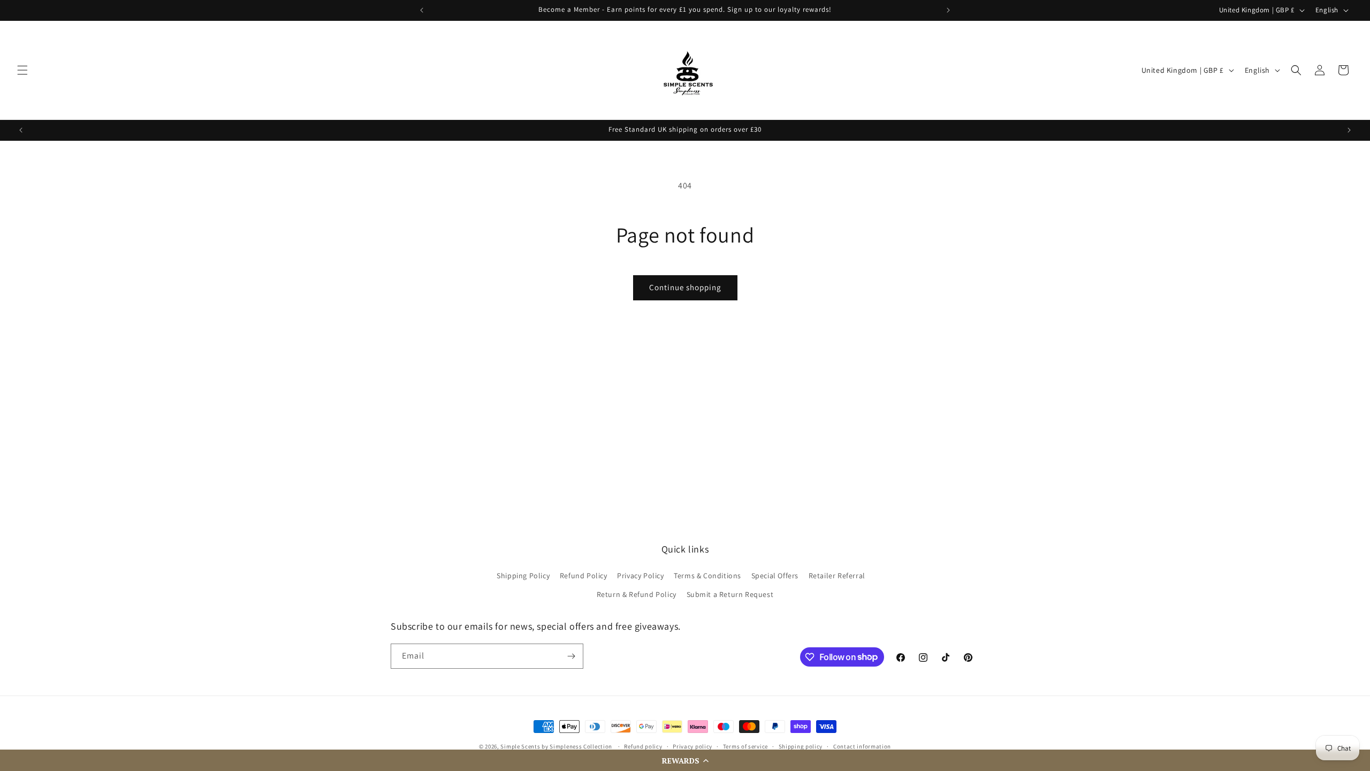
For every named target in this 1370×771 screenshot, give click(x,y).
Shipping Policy (523, 575)
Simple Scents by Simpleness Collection (556, 746)
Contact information (862, 746)
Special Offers (774, 575)
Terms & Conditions (707, 575)
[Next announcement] (948, 10)
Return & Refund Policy (636, 594)
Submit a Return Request (730, 594)
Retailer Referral (837, 575)
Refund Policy (583, 575)
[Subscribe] (571, 656)
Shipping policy (801, 746)
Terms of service (745, 746)
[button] (685, 760)
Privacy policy (692, 746)
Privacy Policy (640, 575)
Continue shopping (685, 287)
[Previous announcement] (421, 10)
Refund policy (643, 746)
